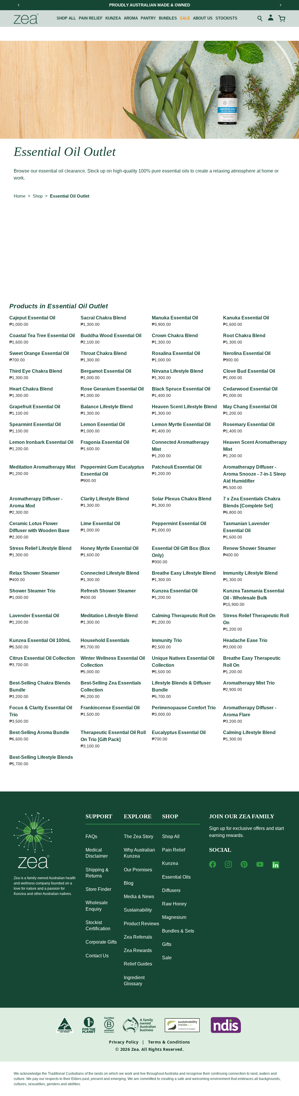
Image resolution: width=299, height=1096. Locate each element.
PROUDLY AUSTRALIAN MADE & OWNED (149, 5)
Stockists (226, 18)
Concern (92, 220)
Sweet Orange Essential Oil (39, 353)
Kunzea (113, 18)
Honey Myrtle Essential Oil (109, 548)
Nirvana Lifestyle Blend (177, 371)
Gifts (166, 944)
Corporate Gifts (101, 942)
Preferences (128, 220)
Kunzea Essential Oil (174, 590)
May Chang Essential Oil (250, 406)
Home (19, 195)
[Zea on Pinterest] (244, 864)
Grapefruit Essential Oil (34, 406)
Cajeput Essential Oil (32, 317)
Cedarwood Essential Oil (250, 388)
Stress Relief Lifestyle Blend (40, 548)
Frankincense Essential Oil (110, 707)
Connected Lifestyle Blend (110, 573)
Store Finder (98, 889)
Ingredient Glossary (134, 980)
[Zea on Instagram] (228, 864)
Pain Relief (90, 18)
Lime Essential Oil (100, 523)
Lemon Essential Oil (103, 424)
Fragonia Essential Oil (105, 442)
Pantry (148, 18)
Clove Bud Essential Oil (249, 371)
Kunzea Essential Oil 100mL (40, 640)
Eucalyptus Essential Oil (179, 732)
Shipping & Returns (97, 872)
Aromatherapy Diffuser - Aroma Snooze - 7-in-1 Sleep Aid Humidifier (254, 474)
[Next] (280, 5)
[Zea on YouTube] (259, 864)
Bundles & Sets (178, 930)
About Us (203, 18)
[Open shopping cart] (281, 18)
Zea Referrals (138, 937)
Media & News (139, 896)
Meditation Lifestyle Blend (109, 615)
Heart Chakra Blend (31, 388)
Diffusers (171, 890)
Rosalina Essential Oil (176, 353)
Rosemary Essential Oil (248, 424)
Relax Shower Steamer (34, 573)
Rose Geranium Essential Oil (112, 388)
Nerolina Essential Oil (246, 353)
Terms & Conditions (169, 1042)
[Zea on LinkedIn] (275, 866)
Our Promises (138, 869)
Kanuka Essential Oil (246, 317)
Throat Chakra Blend (104, 353)
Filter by (25, 220)
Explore (138, 816)
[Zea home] (26, 18)
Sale (185, 18)
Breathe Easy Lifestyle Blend (184, 573)
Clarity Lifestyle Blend (105, 498)
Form (160, 220)
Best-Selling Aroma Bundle (39, 732)
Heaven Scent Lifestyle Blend (184, 406)
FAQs (91, 836)
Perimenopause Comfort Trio (184, 707)
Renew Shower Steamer (249, 548)
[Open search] (260, 18)
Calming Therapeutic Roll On (183, 615)
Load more (149, 274)
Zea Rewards (138, 950)
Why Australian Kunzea (139, 852)
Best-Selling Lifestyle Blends (41, 757)
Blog (128, 883)
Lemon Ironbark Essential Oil (41, 442)
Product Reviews (141, 923)
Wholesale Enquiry (97, 905)
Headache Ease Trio (245, 640)
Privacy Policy (123, 1042)
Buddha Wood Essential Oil (111, 335)
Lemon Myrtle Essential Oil (181, 424)
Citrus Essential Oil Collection (42, 658)
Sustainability (138, 909)
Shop (38, 195)
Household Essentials (105, 640)
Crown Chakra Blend (175, 335)
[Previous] (19, 5)
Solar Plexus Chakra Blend (181, 498)
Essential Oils (176, 877)
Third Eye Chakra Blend (35, 371)
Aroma (131, 18)
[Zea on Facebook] (212, 864)
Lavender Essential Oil (34, 615)
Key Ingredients (222, 220)
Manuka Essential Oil (175, 317)
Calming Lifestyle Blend (249, 732)
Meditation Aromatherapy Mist (42, 467)
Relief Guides (138, 963)
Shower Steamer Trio (32, 590)
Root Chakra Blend (244, 335)
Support (99, 816)
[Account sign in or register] (271, 18)
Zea (135, 1049)
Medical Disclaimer (97, 852)
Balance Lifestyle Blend (107, 406)
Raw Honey (174, 903)
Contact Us (97, 955)
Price (185, 220)
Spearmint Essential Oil (35, 424)
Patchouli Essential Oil (176, 467)
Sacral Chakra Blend (103, 317)
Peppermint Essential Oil (179, 523)
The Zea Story (138, 836)
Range (62, 220)
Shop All (66, 18)
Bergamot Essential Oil (106, 371)
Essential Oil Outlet (69, 195)
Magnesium (174, 917)
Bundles (168, 18)
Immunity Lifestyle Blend (250, 573)
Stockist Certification (98, 925)
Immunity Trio (167, 640)
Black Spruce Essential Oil (181, 388)
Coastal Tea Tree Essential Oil (42, 335)
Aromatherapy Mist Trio (249, 682)
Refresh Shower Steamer (108, 590)
